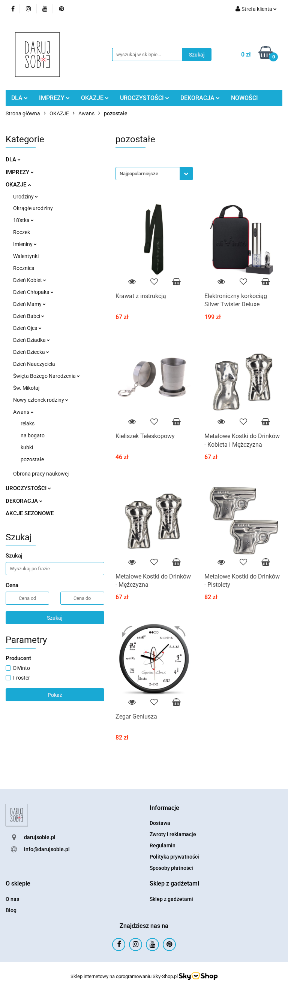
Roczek (21, 232)
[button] (164, 808)
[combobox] (154, 173)
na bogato (33, 435)
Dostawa (160, 823)
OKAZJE (93, 97)
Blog (11, 910)
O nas (12, 899)
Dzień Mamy (28, 304)
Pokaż (55, 695)
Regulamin (163, 845)
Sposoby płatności (171, 868)
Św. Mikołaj (26, 388)
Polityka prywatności (174, 857)
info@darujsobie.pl (47, 849)
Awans (21, 412)
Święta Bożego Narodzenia (45, 376)
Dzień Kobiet (28, 280)
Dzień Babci (27, 316)
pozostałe (32, 459)
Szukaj (55, 618)
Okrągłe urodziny (33, 208)
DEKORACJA (198, 97)
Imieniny (23, 244)
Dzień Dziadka (30, 340)
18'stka (22, 220)
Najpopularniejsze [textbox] (139, 173)
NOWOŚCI (244, 97)
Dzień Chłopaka (32, 292)
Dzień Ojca (26, 328)
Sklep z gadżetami (171, 899)
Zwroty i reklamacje (173, 834)
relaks (27, 423)
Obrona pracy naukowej (41, 474)
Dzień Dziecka (29, 352)
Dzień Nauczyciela (34, 364)
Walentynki (26, 256)
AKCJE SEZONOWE (30, 513)
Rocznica (23, 268)
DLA (17, 97)
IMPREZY (52, 97)
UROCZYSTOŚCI (142, 97)
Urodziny (24, 197)
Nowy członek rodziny (39, 400)
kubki (27, 447)
